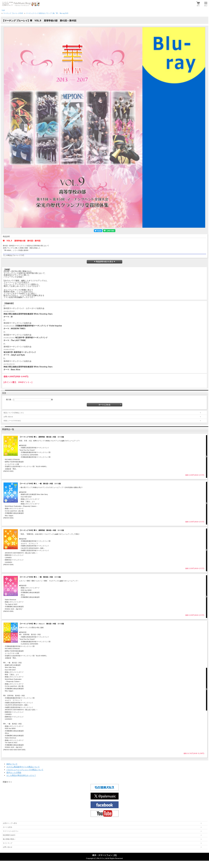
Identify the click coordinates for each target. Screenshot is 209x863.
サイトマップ (7, 843)
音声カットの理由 (13, 772)
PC (115, 855)
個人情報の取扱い (9, 839)
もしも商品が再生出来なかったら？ (21, 775)
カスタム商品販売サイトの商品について (23, 767)
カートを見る (7, 827)
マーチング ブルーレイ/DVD (13, 13)
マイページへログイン (10, 831)
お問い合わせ (8, 416)
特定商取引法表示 (9, 835)
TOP (3, 10)
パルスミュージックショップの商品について (24, 770)
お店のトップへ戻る (10, 823)
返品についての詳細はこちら (14, 412)
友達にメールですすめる (12, 420)
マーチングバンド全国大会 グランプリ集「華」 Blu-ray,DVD (47, 13)
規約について (11, 764)
